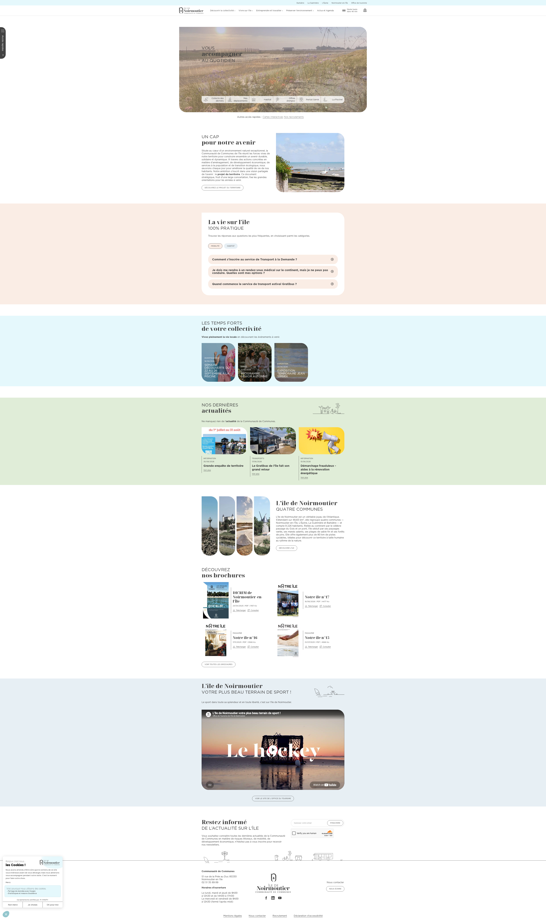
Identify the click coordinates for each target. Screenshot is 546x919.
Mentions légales (232, 915)
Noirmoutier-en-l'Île (340, 3)
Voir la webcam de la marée (365, 10)
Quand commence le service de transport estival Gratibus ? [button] (254, 284)
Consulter (255, 610)
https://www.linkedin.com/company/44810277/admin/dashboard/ (273, 898)
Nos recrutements (294, 116)
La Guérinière (313, 3)
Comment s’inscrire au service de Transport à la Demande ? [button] (254, 259)
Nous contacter (257, 915)
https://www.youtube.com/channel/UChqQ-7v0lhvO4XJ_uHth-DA (280, 898)
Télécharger (241, 610)
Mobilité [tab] (215, 246)
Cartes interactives (273, 116)
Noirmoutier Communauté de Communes (191, 10)
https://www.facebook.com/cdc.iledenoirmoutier (266, 898)
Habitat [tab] (231, 246)
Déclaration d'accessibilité (308, 915)
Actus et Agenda (325, 10)
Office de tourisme (359, 3)
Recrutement (280, 915)
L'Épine (325, 3)
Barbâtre (300, 3)
